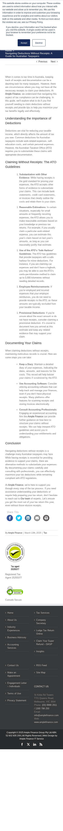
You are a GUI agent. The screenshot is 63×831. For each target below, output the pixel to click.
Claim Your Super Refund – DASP (45, 643)
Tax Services (43, 612)
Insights (40, 651)
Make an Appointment (13, 674)
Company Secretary (41, 622)
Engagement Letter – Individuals (17, 685)
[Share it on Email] (37, 520)
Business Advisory (16, 637)
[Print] (46, 520)
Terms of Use (14, 693)
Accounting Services (13, 646)
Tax (45, 533)
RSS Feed (41, 665)
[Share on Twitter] (19, 520)
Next (53, 61)
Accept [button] (24, 42)
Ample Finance (12, 94)
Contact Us (13, 665)
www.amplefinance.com (46, 722)
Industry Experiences (13, 629)
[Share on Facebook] (10, 520)
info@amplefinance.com (46, 715)
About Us (12, 620)
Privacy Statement (16, 700)
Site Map (40, 672)
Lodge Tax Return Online (45, 632)
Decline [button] (39, 42)
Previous (42, 61)
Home (10, 612)
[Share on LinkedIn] (28, 520)
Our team (25, 498)
